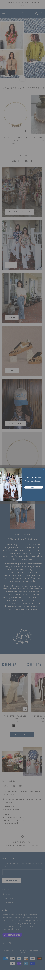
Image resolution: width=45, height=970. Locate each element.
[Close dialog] (43, 468)
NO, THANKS (33, 490)
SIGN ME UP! (33, 487)
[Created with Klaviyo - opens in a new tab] (22, 501)
